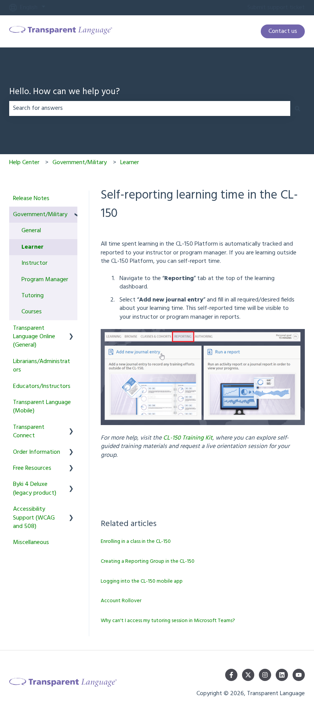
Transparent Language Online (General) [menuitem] (34, 336)
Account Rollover (121, 600)
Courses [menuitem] (31, 312)
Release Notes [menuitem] (31, 199)
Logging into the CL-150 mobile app (142, 581)
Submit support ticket (276, 7)
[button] (71, 215)
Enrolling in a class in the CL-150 (136, 541)
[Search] (297, 108)
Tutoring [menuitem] (32, 296)
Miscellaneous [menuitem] (31, 542)
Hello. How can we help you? (64, 92)
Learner (129, 163)
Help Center (24, 163)
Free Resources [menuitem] (32, 468)
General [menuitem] (31, 231)
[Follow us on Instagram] (265, 675)
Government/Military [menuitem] (40, 215)
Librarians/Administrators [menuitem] (41, 366)
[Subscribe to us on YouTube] (299, 675)
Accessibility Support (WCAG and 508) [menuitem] (34, 517)
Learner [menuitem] (32, 247)
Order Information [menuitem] (36, 452)
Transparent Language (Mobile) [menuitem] (42, 407)
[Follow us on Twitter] (248, 675)
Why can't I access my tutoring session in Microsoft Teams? (168, 620)
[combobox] (149, 108)
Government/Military (79, 163)
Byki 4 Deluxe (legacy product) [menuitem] (34, 488)
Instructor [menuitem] (34, 263)
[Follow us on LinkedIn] (282, 675)
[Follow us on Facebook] (231, 675)
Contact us (282, 31)
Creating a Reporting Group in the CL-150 (148, 561)
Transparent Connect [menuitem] (28, 431)
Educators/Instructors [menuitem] (41, 386)
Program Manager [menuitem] (44, 280)
